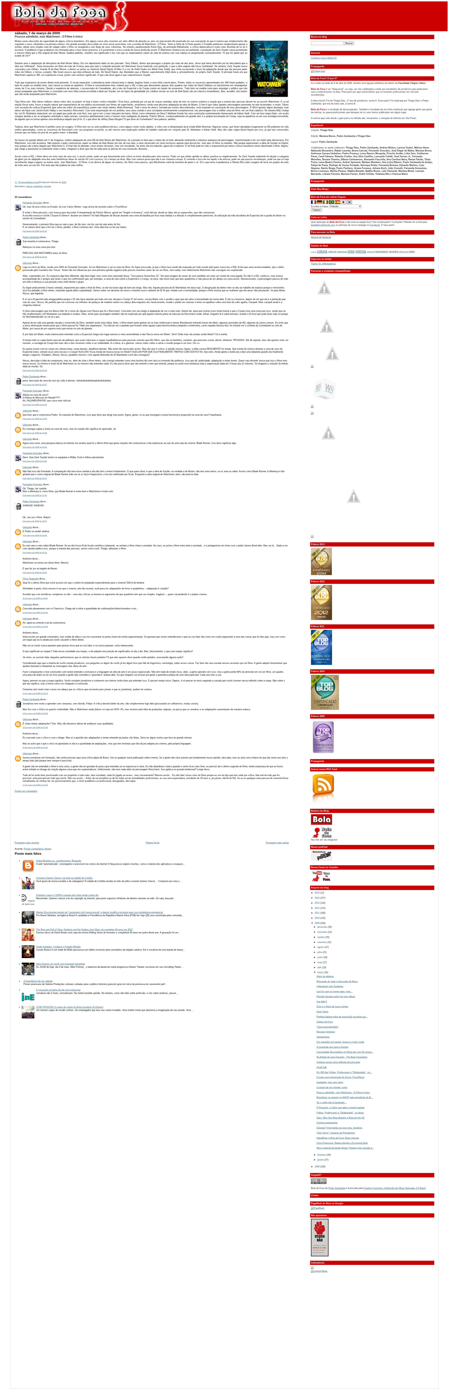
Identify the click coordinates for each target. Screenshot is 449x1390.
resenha (47, 186)
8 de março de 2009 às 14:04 (35, 447)
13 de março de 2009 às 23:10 (35, 693)
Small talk (322, 1067)
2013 (317, 903)
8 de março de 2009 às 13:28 (35, 419)
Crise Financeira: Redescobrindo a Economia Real (342, 1143)
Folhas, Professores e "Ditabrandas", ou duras (340, 1112)
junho (320, 957)
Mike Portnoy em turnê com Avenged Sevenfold (60, 964)
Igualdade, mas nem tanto (330, 1082)
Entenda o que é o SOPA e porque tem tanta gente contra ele (67, 895)
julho (320, 952)
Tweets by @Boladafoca (323, 263)
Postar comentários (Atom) (37, 849)
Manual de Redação (321, 237)
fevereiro (322, 1155)
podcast (370, 252)
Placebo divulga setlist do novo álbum (336, 996)
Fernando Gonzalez (32, 202)
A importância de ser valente (38, 981)
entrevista (342, 251)
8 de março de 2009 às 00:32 (35, 231)
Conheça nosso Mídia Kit (324, 58)
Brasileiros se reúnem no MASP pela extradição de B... (345, 1097)
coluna (322, 251)
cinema (29, 186)
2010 (317, 918)
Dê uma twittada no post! (28, 182)
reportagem (381, 251)
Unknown (27, 263)
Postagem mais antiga (277, 842)
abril (319, 967)
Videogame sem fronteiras (330, 986)
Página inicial (152, 842)
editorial (332, 251)
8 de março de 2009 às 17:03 (35, 495)
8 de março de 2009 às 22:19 (35, 553)
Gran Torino (322, 1011)
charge (314, 252)
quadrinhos (38, 186)
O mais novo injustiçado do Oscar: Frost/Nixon (340, 1077)
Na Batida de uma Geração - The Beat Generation (342, 1057)
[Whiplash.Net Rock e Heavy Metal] (312, 407)
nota (351, 251)
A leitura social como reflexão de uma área (338, 1062)
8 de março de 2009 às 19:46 (35, 535)
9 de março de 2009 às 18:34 (35, 573)
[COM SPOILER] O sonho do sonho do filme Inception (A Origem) (69, 1007)
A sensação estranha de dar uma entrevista (58, 990)
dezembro (322, 927)
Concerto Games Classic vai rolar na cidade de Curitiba (64, 878)
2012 (317, 908)
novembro (322, 932)
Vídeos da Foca (325, 1022)
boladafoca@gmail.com (323, 225)
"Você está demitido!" (328, 1027)
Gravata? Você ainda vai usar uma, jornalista (339, 1127)
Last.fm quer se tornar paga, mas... (335, 991)
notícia (361, 251)
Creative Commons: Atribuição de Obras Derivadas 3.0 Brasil (395, 1188)
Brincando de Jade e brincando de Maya (337, 981)
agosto (321, 947)
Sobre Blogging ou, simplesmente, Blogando (58, 860)
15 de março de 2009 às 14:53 (35, 747)
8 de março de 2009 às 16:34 (35, 478)
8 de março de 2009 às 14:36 (35, 461)
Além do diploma (325, 976)
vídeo (411, 251)
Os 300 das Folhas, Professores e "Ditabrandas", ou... (344, 1072)
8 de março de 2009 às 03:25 (35, 257)
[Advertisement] (41, 817)
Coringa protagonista (327, 1122)
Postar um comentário (26, 791)
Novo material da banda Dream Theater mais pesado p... (345, 1148)
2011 (317, 913)
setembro (322, 942)
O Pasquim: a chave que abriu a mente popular (340, 1107)
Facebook (375, 225)
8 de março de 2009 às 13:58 (35, 433)
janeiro (321, 1159)
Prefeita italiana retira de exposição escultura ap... (342, 1016)
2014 (317, 897)
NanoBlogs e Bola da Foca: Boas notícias (338, 1138)
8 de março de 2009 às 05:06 (35, 370)
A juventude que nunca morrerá (332, 1047)
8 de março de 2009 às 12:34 (35, 405)
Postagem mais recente (27, 842)
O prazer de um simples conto (332, 1087)
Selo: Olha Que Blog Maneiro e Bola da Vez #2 (340, 1117)
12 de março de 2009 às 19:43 (35, 613)
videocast (403, 252)
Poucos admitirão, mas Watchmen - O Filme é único (49, 36)
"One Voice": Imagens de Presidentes (336, 1133)
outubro (321, 937)
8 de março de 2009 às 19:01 (35, 521)
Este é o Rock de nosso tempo (332, 1006)
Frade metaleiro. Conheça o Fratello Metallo (58, 946)
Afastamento (323, 1037)
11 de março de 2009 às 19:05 (35, 598)
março (320, 972)
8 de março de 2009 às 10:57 (35, 385)
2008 (317, 1166)
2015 (317, 892)
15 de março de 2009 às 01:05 (35, 727)
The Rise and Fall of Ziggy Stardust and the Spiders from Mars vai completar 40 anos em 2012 (84, 929)
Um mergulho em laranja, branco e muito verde (340, 1042)
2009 (317, 923)
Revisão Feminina (326, 1032)
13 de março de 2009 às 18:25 (35, 627)
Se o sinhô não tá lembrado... (332, 1102)
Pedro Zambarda (31, 237)
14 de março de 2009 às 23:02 (35, 713)
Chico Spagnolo (31, 578)
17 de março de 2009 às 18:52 (35, 785)
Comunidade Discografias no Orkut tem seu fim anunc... (345, 1052)
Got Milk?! (322, 1001)
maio (320, 962)
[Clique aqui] (318, 71)
